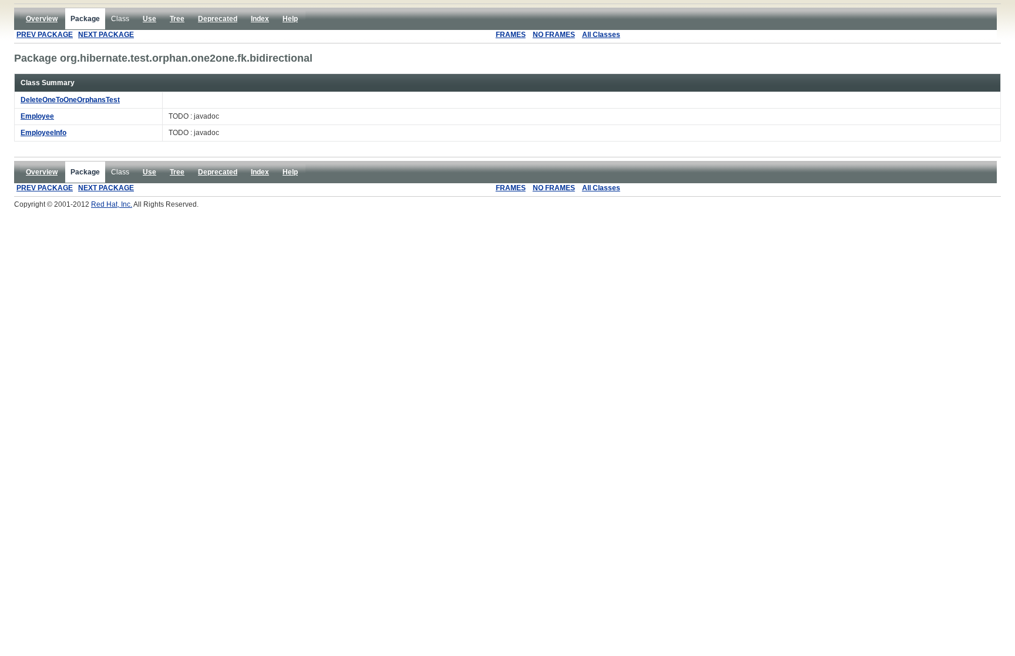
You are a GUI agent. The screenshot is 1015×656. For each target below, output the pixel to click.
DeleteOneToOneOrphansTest (70, 100)
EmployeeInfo (43, 133)
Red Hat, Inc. (111, 204)
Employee (37, 116)
